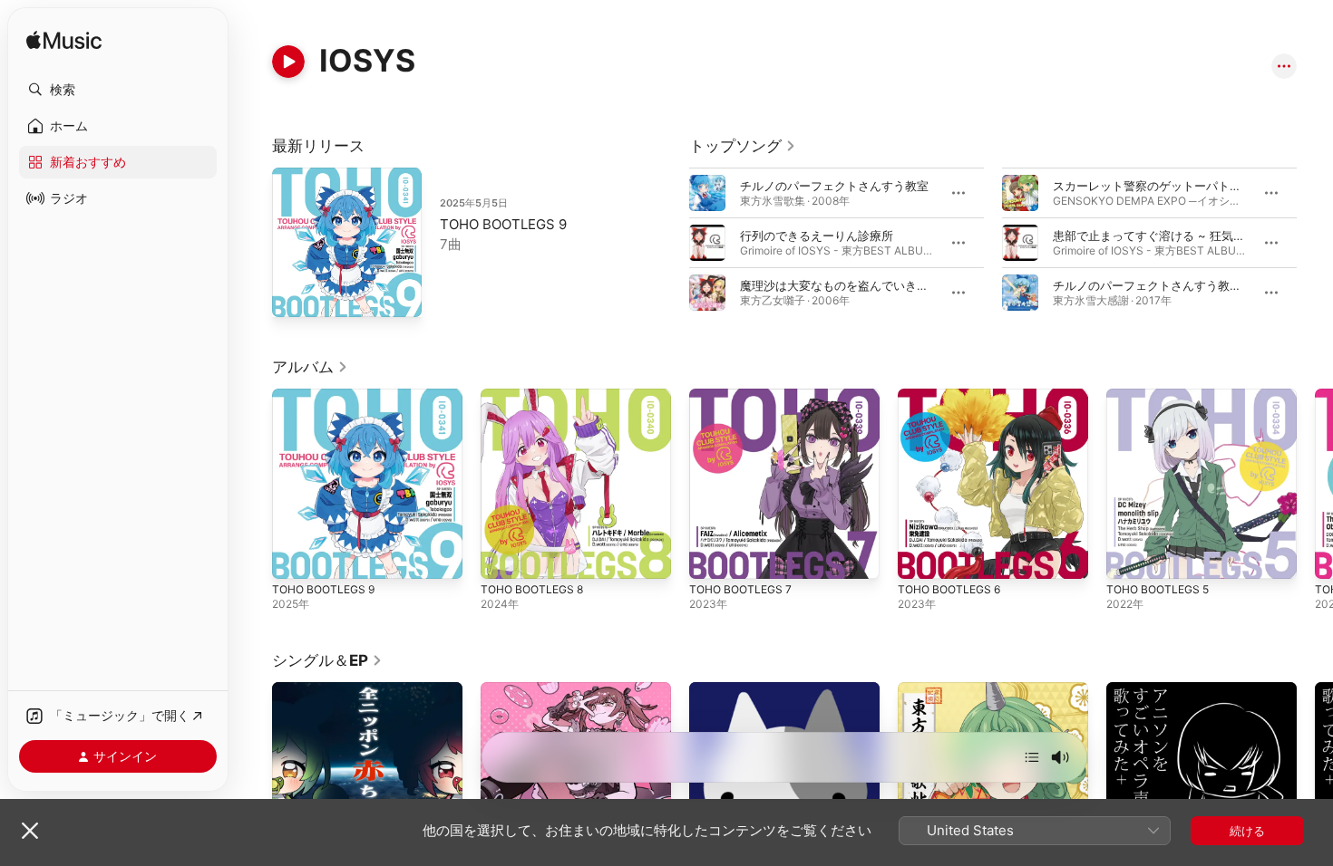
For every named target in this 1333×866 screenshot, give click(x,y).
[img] (64, 41)
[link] (742, 146)
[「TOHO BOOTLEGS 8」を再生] (503, 556)
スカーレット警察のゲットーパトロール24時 (1172, 185)
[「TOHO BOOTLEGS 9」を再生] (294, 556)
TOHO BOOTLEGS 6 (953, 396)
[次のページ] (1315, 242)
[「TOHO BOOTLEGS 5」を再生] (1129, 556)
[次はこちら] (1032, 757)
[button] (118, 89)
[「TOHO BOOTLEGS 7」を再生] (711, 556)
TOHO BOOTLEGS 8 (536, 396)
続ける (1247, 830)
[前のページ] (671, 242)
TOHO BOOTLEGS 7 (744, 396)
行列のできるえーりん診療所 (816, 235)
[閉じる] (30, 831)
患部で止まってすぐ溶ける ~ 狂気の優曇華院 (1172, 235)
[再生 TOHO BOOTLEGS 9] (294, 294)
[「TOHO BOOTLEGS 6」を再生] (920, 556)
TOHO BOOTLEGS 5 (1162, 396)
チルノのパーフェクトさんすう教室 (834, 185)
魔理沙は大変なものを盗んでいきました (846, 285)
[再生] (288, 61)
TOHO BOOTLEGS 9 (503, 224)
